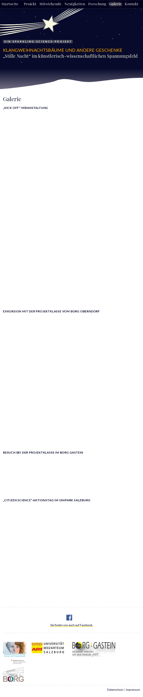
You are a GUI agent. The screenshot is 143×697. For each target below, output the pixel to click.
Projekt (30, 3)
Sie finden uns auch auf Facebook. (71, 625)
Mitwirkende (50, 3)
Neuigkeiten (74, 3)
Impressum (133, 689)
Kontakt (132, 3)
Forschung (97, 3)
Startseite (9, 3)
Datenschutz (115, 689)
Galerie (115, 3)
